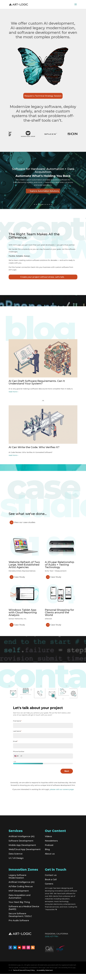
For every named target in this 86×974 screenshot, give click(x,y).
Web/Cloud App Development (25, 849)
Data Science (16, 854)
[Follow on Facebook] (10, 947)
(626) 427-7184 (51, 936)
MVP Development (19, 891)
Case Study (19, 577)
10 (51, 204)
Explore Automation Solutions (44, 191)
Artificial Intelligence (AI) (21, 836)
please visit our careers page (62, 789)
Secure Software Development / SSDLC (20, 914)
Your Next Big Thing (19, 902)
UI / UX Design (16, 858)
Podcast (49, 845)
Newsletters (51, 841)
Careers (49, 884)
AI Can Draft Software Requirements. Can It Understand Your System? (37, 382)
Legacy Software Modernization (17, 876)
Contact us (50, 875)
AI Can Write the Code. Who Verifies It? (34, 447)
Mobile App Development (22, 845)
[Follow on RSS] (33, 947)
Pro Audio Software (19, 920)
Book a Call (51, 879)
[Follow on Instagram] (24, 947)
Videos (48, 836)
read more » (13, 392)
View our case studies (24, 522)
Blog (47, 849)
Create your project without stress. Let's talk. (42, 277)
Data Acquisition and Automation (19, 896)
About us (50, 854)
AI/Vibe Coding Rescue (21, 886)
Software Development (21, 841)
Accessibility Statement (45, 970)
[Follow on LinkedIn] (15, 947)
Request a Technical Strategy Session (42, 96)
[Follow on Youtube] (19, 947)
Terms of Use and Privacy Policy (24, 970)
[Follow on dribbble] (28, 947)
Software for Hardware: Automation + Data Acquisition (43, 170)
